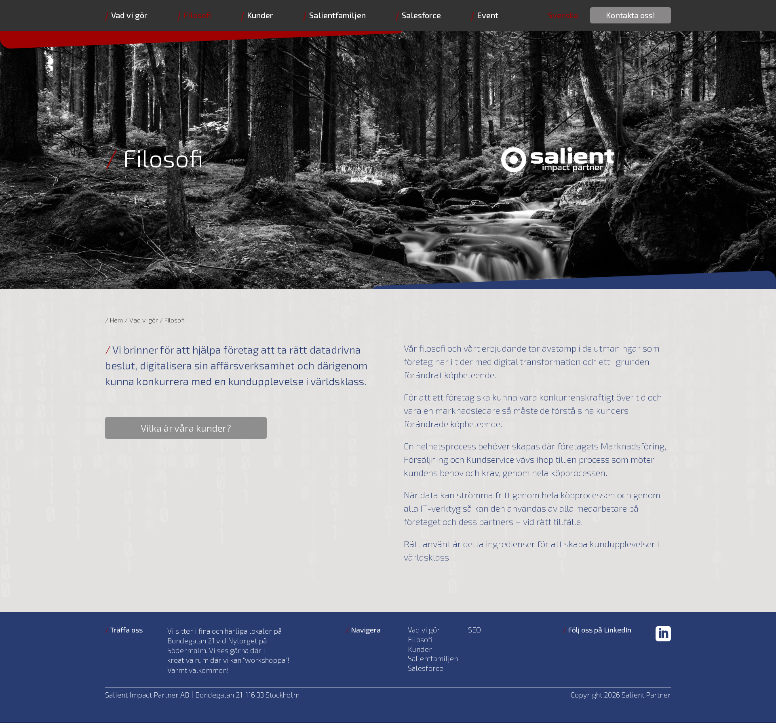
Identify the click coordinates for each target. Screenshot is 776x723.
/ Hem (114, 320)
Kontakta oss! (630, 15)
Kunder (260, 15)
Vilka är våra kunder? (186, 428)
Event (487, 15)
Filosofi (197, 15)
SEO (474, 630)
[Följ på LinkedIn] (663, 633)
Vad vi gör (129, 15)
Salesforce (421, 15)
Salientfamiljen (337, 15)
